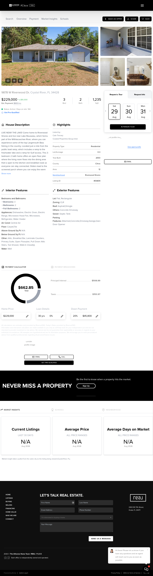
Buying (9, 502)
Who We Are (11, 515)
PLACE (39, 554)
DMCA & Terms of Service (131, 573)
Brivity (14, 573)
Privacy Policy (115, 573)
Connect (10, 519)
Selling (9, 505)
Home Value (11, 512)
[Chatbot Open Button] (146, 569)
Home (8, 495)
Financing (10, 509)
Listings (9, 498)
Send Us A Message (101, 539)
